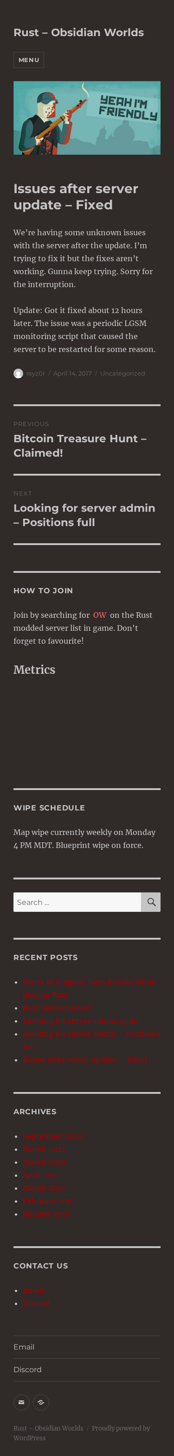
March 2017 (44, 1187)
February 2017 (48, 1200)
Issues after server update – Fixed (85, 1059)
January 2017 (46, 1213)
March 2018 (44, 1162)
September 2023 (53, 1136)
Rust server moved (57, 1007)
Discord (37, 1303)
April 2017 (41, 1175)
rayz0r (35, 373)
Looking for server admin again (80, 1020)
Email (33, 1290)
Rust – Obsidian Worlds (78, 32)
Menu (29, 59)
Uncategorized (122, 373)
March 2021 (44, 1149)
